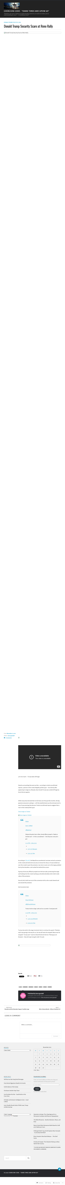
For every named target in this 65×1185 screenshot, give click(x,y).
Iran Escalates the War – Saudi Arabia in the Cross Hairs (15, 1095)
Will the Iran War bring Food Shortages (13, 1079)
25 (50, 1064)
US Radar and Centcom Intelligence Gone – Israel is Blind (16, 1100)
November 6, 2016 (11, 733)
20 (58, 1061)
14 (35, 1061)
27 (58, 1064)
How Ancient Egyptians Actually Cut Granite (15, 1083)
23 (43, 1064)
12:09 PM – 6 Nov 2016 (31, 913)
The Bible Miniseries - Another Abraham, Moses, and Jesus (47, 1120)
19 (54, 1061)
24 (47, 1064)
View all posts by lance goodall (49, 997)
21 (35, 1064)
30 (43, 1067)
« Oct (35, 1070)
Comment (55, 1036)
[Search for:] (17, 1158)
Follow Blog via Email (40, 1076)
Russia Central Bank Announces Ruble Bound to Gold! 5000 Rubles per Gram (47, 1126)
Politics (15, 22)
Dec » (38, 1070)
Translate (15, 1116)
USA (20, 22)
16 (43, 1061)
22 (39, 1064)
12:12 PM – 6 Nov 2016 (31, 843)
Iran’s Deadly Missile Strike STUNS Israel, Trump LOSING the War (16, 1106)
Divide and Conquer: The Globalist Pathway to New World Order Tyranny (46, 1142)
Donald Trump (8, 22)
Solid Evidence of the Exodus (11, 1087)
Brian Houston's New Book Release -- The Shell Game (45, 1137)
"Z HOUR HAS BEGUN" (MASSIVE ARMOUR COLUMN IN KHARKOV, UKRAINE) (47, 1148)
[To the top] (59, 1169)
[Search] (28, 1158)
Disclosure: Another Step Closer (12, 1090)
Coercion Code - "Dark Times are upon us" (26, 11)
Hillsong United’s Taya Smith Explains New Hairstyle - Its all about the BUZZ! (47, 1131)
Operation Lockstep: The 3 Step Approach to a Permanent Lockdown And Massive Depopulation (46, 1115)
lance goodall (11, 735)
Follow (27, 821)
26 (54, 1064)
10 (47, 1057)
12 (54, 1057)
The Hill (27, 860)
